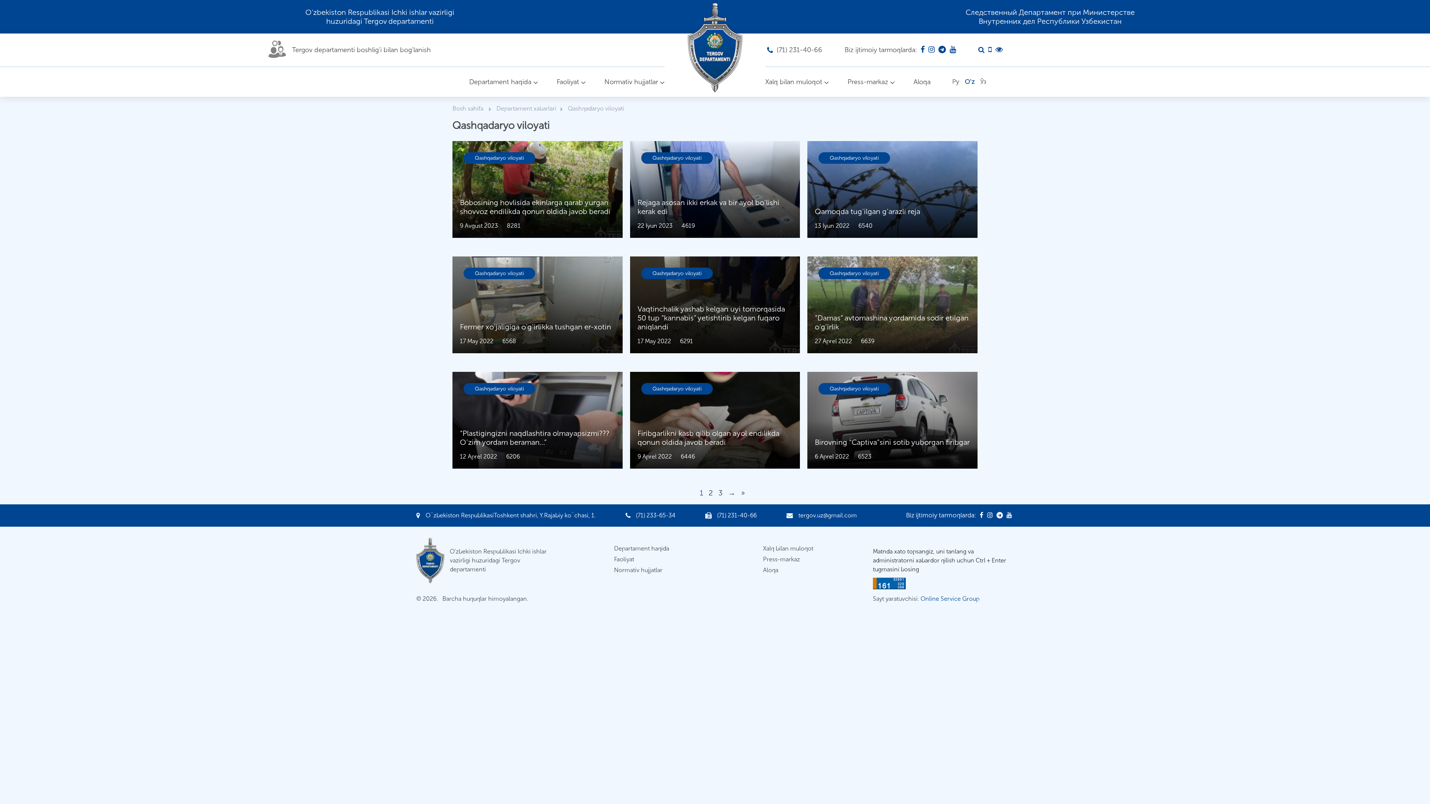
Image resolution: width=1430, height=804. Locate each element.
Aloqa (922, 82)
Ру (955, 81)
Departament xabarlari (526, 108)
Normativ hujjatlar (631, 82)
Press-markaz (868, 82)
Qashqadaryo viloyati (499, 158)
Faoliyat (568, 82)
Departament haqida (500, 82)
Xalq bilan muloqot (793, 82)
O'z (970, 81)
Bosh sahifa (468, 108)
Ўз (983, 81)
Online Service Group (950, 598)
